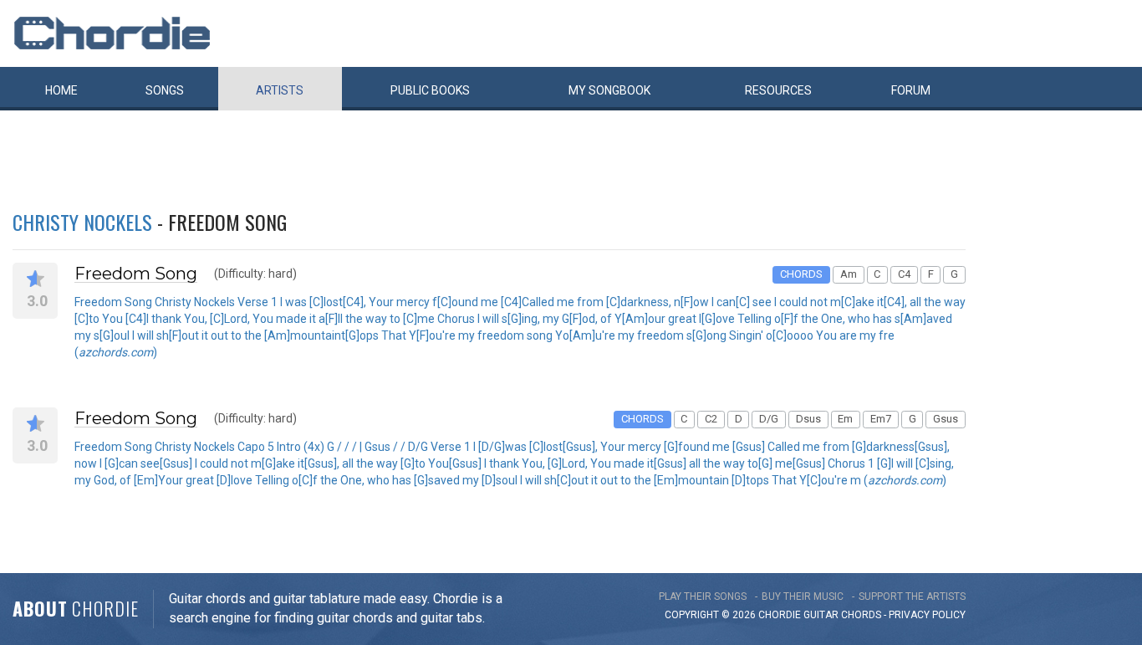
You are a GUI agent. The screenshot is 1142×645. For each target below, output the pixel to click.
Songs (164, 90)
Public (430, 90)
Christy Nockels (82, 222)
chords (861, 615)
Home (61, 90)
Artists (279, 90)
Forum (910, 90)
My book (609, 90)
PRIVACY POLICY (927, 615)
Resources (778, 90)
